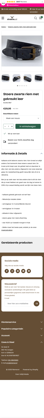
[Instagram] (12, 271)
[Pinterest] (18, 271)
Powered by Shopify (30, 370)
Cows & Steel (7, 342)
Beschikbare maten (10, 114)
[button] (35, 18)
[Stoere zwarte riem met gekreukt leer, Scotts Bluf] (22, 51)
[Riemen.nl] (12, 18)
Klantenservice (8, 322)
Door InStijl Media (22, 374)
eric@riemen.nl (11, 363)
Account (5, 335)
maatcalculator (6, 230)
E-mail (7, 298)
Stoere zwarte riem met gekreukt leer (22, 27)
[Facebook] (7, 271)
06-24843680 (13, 360)
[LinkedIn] (29, 271)
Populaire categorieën (12, 329)
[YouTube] (23, 271)
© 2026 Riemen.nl (12, 370)
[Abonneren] (36, 303)
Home (3, 27)
